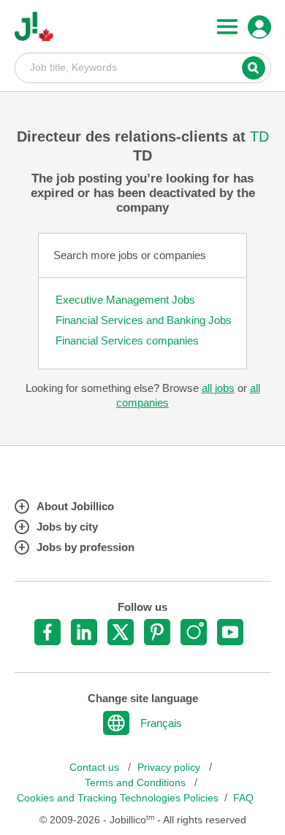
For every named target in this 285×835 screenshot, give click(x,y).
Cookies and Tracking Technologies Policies (117, 798)
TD (259, 136)
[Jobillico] (34, 27)
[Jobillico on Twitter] (120, 632)
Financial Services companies (127, 340)
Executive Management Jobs (125, 299)
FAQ (243, 798)
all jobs (218, 388)
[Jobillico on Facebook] (47, 632)
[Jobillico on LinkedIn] (84, 632)
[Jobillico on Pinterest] (157, 632)
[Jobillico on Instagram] (193, 632)
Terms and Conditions (137, 782)
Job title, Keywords (143, 67)
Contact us (95, 767)
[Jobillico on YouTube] (230, 632)
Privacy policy (170, 767)
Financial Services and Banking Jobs (144, 320)
